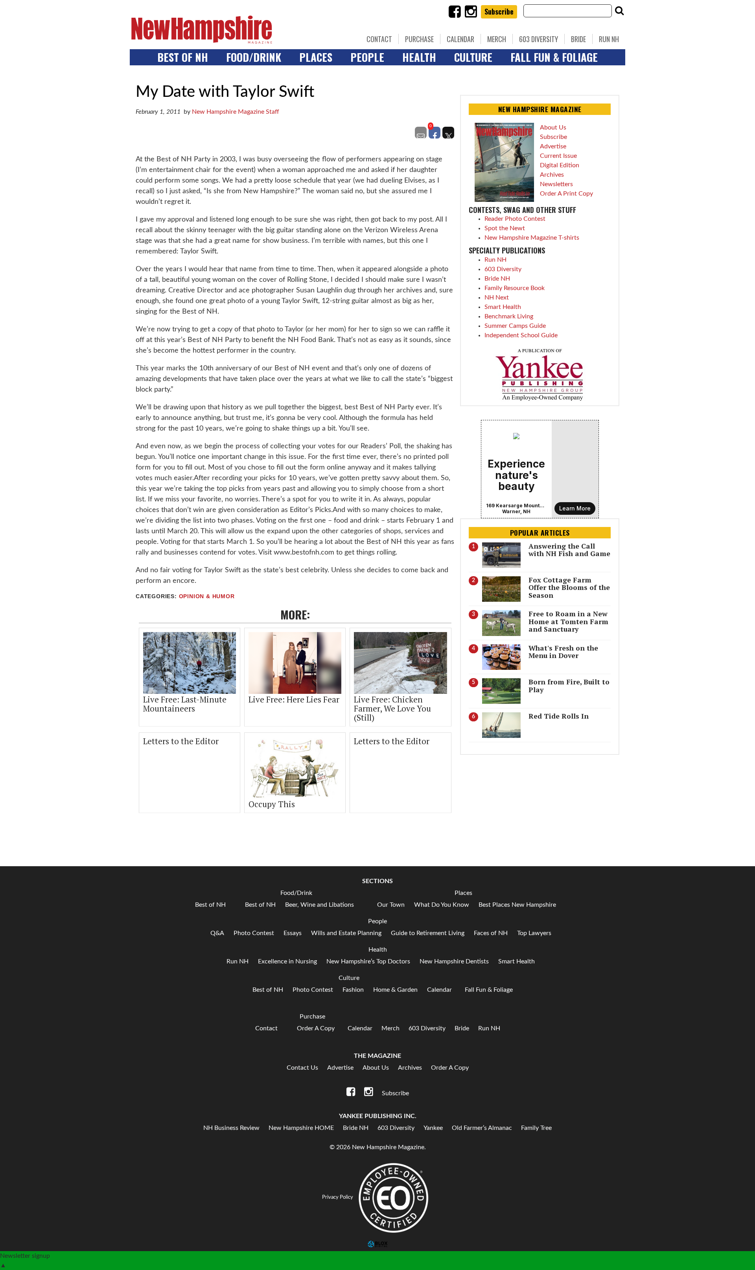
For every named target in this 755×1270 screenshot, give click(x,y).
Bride (578, 39)
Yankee (433, 1128)
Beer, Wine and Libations (319, 905)
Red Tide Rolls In (558, 716)
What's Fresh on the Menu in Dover (563, 651)
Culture (473, 57)
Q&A (217, 933)
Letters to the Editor (181, 741)
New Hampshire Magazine (238, 29)
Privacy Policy (337, 1197)
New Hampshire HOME (301, 1128)
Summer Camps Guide (515, 326)
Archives (552, 175)
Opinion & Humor (207, 596)
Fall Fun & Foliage (554, 57)
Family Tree (536, 1128)
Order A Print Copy (566, 193)
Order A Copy (316, 1028)
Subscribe (499, 11)
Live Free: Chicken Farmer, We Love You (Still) (392, 708)
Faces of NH (491, 933)
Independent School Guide (521, 335)
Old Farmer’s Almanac (482, 1128)
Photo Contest (254, 933)
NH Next (496, 297)
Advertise (553, 146)
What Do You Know (441, 905)
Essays (293, 933)
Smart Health (502, 307)
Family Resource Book (514, 288)
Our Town (391, 905)
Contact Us (302, 1068)
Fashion (353, 990)
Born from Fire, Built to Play (569, 685)
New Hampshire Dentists (454, 961)
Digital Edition (559, 165)
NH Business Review (231, 1128)
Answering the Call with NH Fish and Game (569, 550)
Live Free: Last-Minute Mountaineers (184, 704)
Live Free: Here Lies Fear (294, 699)
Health (419, 57)
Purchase (419, 39)
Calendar (460, 39)
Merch (496, 39)
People (367, 57)
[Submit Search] (619, 11)
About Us (553, 127)
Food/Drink (253, 57)
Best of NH (182, 57)
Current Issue (558, 156)
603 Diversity (538, 39)
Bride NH (497, 278)
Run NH (609, 39)
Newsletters (556, 184)
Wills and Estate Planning (346, 933)
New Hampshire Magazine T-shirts (531, 238)
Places (315, 57)
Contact (379, 39)
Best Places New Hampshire (517, 905)
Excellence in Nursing (287, 961)
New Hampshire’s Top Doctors (368, 961)
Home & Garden (395, 990)
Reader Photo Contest (514, 219)
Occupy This (272, 804)
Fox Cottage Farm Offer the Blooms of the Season (569, 587)
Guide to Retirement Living (427, 933)
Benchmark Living (508, 316)
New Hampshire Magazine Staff (235, 112)
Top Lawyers (534, 933)
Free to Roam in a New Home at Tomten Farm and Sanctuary (568, 621)
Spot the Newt (504, 228)
